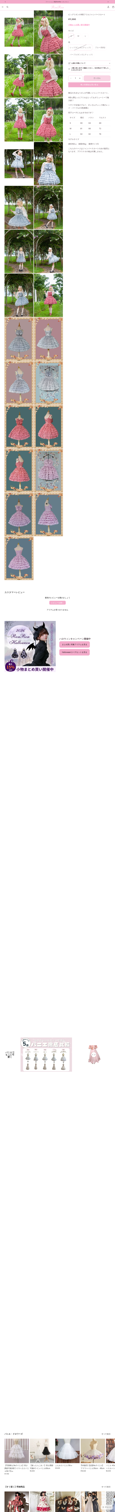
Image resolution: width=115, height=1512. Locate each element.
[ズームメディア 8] (48, 163)
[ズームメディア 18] (48, 383)
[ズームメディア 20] (48, 426)
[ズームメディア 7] (18, 163)
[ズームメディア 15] (18, 339)
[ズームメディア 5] (18, 120)
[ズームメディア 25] (18, 558)
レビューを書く (57, 603)
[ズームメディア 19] (18, 426)
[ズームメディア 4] (48, 76)
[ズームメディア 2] (48, 32)
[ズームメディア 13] (18, 295)
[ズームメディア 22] (48, 470)
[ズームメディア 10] (48, 207)
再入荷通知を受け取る (89, 85)
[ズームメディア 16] (48, 339)
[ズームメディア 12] (48, 251)
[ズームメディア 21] (18, 470)
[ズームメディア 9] (18, 207)
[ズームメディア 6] (48, 120)
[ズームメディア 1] (18, 32)
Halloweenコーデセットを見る (74, 652)
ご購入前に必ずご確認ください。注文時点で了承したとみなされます (90, 69)
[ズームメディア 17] (18, 383)
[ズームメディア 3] (18, 76)
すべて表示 (106, 1434)
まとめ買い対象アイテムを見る (74, 644)
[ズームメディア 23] (18, 514)
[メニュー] (2, 7)
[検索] (7, 6)
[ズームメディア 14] (48, 295)
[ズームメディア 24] (48, 514)
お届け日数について (78, 63)
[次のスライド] (108, 1456)
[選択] (25, 1460)
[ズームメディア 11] (18, 251)
